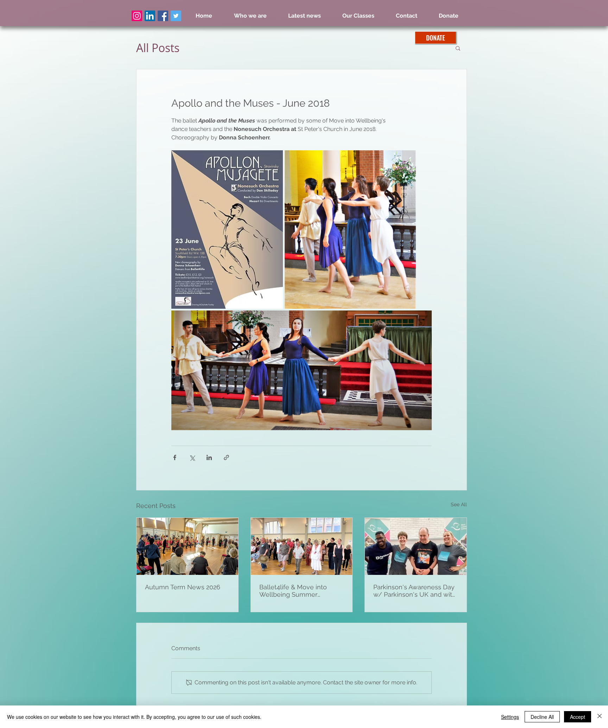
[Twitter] (176, 16)
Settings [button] (510, 716)
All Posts (157, 48)
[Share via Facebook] (174, 457)
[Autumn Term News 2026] (187, 546)
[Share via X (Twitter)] (192, 457)
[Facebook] (163, 16)
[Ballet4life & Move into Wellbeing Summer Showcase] (302, 546)
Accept (577, 716)
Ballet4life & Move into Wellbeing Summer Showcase (293, 590)
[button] (458, 48)
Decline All (542, 716)
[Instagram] (137, 16)
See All (459, 504)
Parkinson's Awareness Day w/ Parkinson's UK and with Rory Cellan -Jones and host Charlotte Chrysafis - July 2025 (415, 590)
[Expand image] (227, 229)
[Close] (599, 716)
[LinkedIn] (150, 16)
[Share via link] (226, 457)
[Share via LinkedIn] (209, 457)
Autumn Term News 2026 (182, 587)
